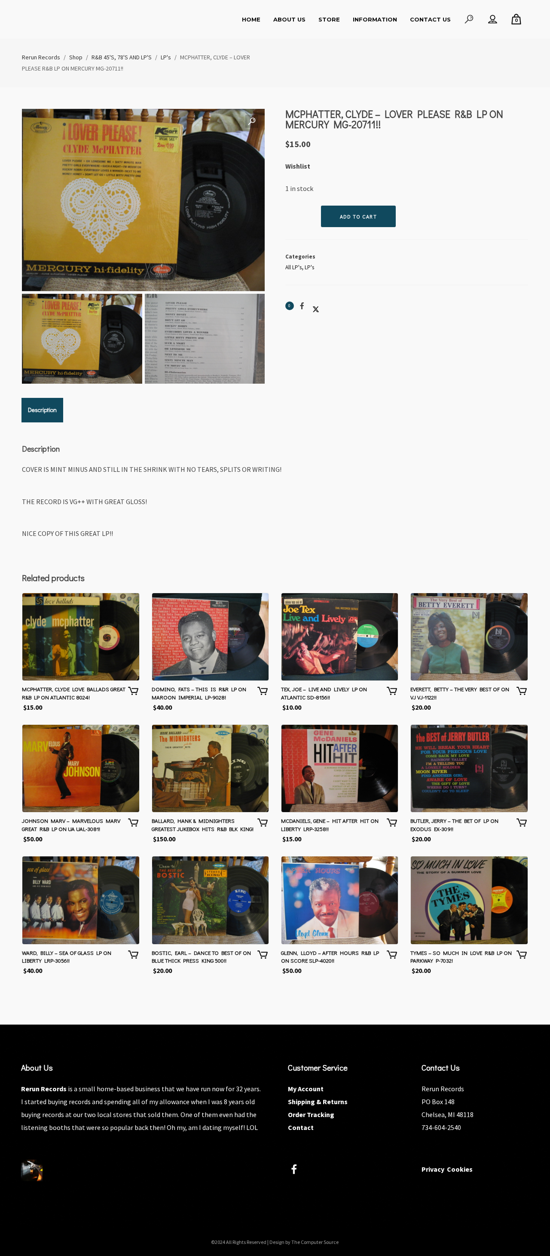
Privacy (433, 1169)
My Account (306, 1088)
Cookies (460, 1169)
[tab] (42, 410)
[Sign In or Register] (492, 19)
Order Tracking (311, 1114)
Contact (301, 1127)
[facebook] (299, 1170)
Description (42, 410)
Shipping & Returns (318, 1101)
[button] (251, 121)
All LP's (293, 267)
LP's (309, 267)
